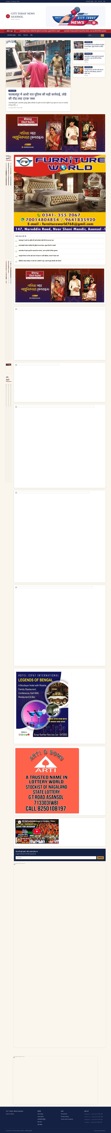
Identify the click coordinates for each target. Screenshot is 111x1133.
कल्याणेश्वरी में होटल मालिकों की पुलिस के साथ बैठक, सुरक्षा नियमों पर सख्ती (59, 31)
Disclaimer (64, 1114)
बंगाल (96, 1)
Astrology (40, 1114)
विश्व (104, 1)
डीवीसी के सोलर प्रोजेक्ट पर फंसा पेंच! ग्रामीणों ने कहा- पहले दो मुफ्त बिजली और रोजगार (40, 261)
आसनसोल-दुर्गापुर (89, 1)
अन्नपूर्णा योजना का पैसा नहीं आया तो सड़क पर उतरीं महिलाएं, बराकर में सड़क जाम (39, 256)
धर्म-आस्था (40, 1125)
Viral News (41, 1117)
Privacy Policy (65, 1117)
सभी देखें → (10, 158)
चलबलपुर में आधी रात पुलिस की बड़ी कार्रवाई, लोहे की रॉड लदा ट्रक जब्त (36, 240)
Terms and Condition (67, 1119)
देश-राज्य (100, 1)
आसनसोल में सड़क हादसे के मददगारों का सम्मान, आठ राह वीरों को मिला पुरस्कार (38, 251)
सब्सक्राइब (100, 857)
